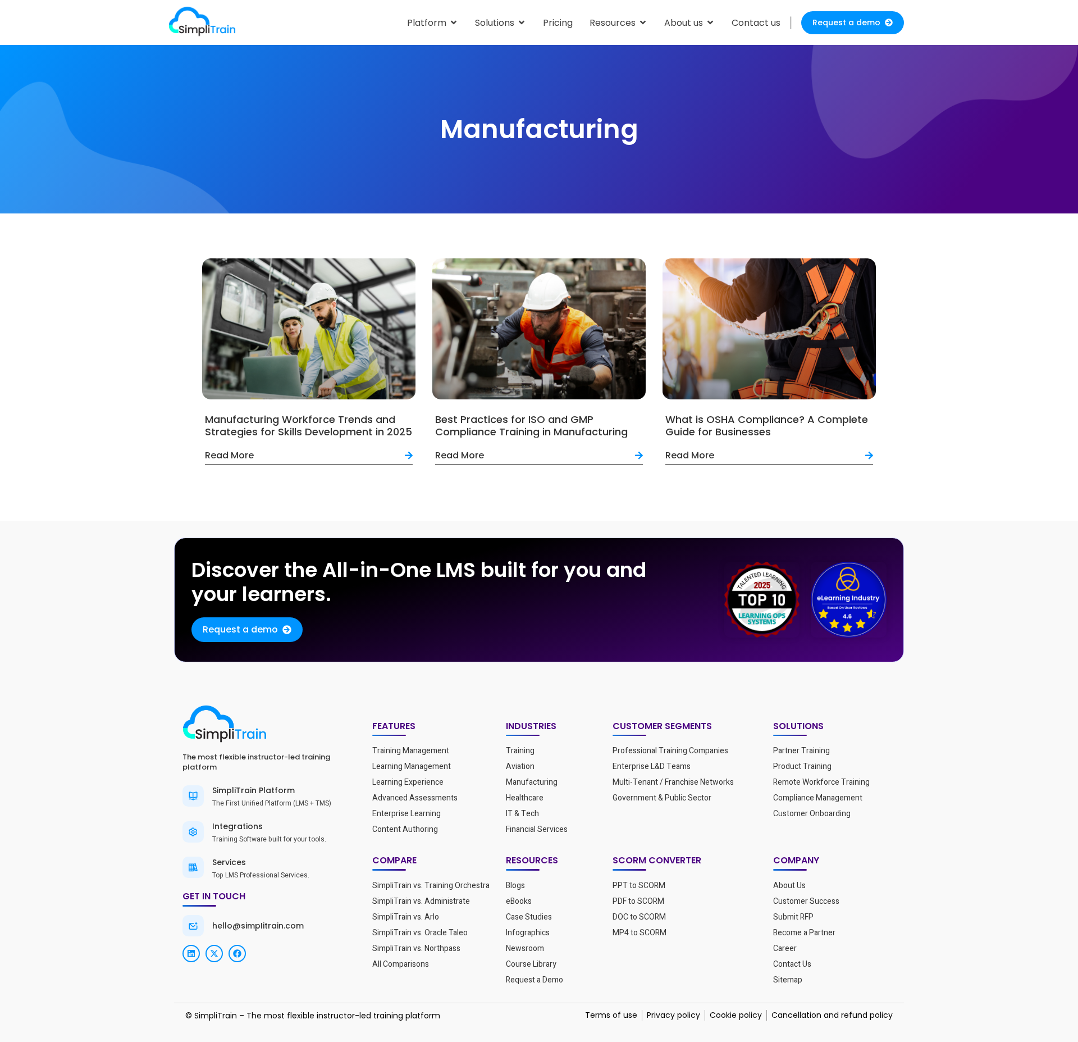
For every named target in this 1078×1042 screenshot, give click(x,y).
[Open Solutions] (521, 22)
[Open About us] (710, 22)
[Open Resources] (642, 22)
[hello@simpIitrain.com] (193, 925)
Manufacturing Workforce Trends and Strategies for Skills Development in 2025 (308, 425)
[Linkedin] (191, 953)
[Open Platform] (453, 22)
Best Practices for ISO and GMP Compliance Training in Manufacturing (531, 425)
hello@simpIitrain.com (258, 925)
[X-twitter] (214, 953)
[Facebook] (237, 953)
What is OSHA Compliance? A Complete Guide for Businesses (766, 425)
